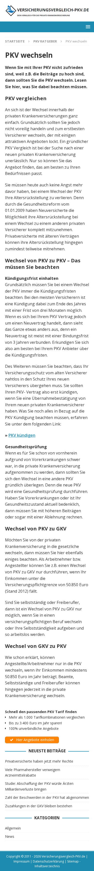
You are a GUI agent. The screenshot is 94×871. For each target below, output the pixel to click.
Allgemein (13, 828)
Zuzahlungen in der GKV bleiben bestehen (38, 806)
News (9, 836)
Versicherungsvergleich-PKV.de (63, 856)
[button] (87, 26)
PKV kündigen (22, 435)
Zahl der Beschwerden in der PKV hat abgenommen (47, 797)
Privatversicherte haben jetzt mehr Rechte (39, 761)
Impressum (22, 861)
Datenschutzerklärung (48, 861)
